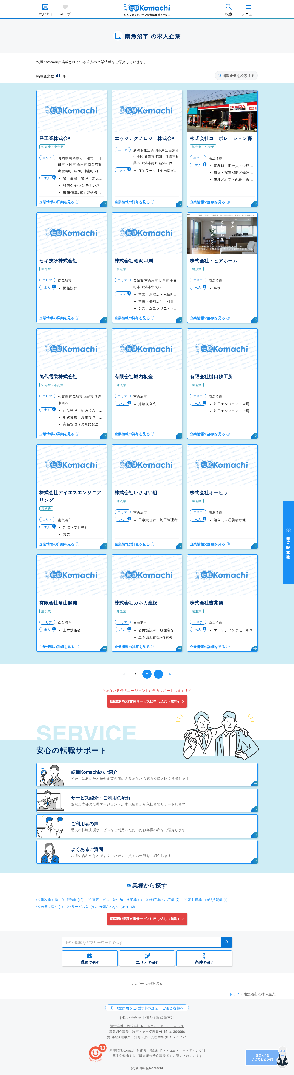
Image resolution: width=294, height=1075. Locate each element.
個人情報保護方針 (160, 1017)
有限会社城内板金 (134, 376)
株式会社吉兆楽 (206, 602)
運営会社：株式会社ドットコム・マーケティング (147, 1026)
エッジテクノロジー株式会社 (146, 138)
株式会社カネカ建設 (136, 602)
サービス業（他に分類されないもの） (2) (103, 906)
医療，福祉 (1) (52, 906)
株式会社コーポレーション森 (221, 138)
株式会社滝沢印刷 (134, 260)
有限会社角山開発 (58, 602)
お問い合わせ (130, 1017)
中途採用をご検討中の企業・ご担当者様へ (149, 1007)
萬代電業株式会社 (58, 376)
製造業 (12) (75, 899)
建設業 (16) (49, 899)
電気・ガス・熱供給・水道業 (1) (117, 899)
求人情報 (45, 14)
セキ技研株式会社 (58, 260)
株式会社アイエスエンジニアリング (70, 496)
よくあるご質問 (87, 849)
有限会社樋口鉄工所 (211, 376)
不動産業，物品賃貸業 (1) (208, 899)
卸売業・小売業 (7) (165, 899)
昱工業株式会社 (56, 138)
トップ (234, 993)
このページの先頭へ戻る (147, 983)
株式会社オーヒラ (209, 492)
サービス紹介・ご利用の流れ (101, 797)
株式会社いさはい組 (136, 492)
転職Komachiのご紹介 (94, 771)
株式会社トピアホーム (214, 260)
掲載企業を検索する (239, 75)
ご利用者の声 (85, 823)
